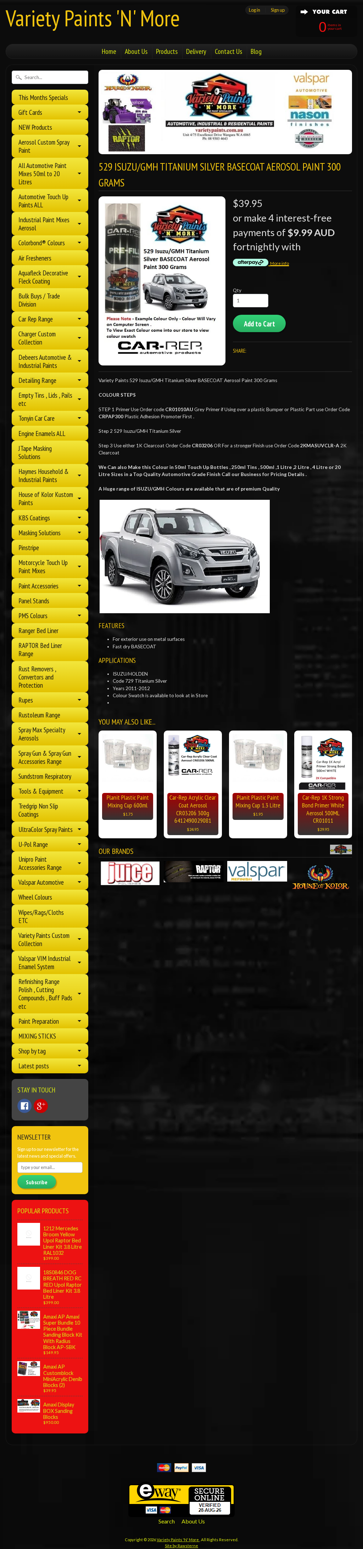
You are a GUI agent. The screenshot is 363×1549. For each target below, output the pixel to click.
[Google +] (41, 1106)
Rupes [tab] (25, 699)
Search (166, 1521)
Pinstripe (28, 547)
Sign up (278, 10)
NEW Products (35, 127)
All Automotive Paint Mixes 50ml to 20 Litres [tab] (42, 173)
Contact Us (228, 51)
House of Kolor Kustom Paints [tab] (45, 498)
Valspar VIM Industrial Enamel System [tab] (44, 962)
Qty (237, 290)
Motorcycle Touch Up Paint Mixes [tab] (43, 566)
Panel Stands (33, 601)
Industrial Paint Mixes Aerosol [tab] (43, 223)
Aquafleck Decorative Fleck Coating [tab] (43, 276)
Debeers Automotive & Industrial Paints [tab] (45, 361)
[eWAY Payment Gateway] (181, 1512)
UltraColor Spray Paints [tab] (45, 829)
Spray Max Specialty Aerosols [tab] (41, 733)
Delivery (196, 51)
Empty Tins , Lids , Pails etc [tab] (45, 399)
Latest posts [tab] (33, 1065)
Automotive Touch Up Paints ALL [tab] (43, 200)
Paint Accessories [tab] (38, 585)
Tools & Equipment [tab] (40, 791)
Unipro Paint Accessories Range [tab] (40, 863)
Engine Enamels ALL (41, 433)
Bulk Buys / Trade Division (39, 300)
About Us (136, 51)
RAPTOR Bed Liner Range (40, 649)
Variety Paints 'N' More (93, 18)
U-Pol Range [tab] (33, 844)
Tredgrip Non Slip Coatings (38, 810)
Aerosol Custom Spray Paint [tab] (43, 146)
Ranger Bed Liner (38, 630)
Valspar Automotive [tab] (41, 882)
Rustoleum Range (39, 715)
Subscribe (37, 1182)
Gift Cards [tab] (30, 112)
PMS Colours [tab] (33, 615)
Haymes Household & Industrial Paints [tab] (43, 475)
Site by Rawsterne (181, 1545)
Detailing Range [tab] (37, 380)
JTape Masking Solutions (35, 452)
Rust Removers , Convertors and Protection (37, 677)
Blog (256, 51)
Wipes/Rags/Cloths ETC (41, 916)
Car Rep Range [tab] (35, 318)
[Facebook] (24, 1106)
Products (167, 51)
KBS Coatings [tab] (34, 517)
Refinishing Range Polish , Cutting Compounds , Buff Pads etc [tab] (45, 993)
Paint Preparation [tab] (38, 1021)
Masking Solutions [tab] (39, 532)
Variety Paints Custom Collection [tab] (43, 939)
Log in (254, 10)
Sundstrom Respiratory (44, 776)
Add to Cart (259, 324)
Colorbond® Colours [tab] (41, 242)
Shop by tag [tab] (32, 1050)
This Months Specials (43, 97)
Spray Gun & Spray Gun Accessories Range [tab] (44, 757)
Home (109, 51)
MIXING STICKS (37, 1036)
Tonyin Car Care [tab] (36, 418)
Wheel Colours (35, 897)
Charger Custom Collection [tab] (37, 337)
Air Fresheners (34, 258)
